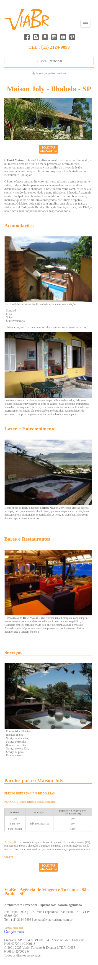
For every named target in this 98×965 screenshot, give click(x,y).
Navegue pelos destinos (50, 73)
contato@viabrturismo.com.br (53, 919)
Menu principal (50, 61)
